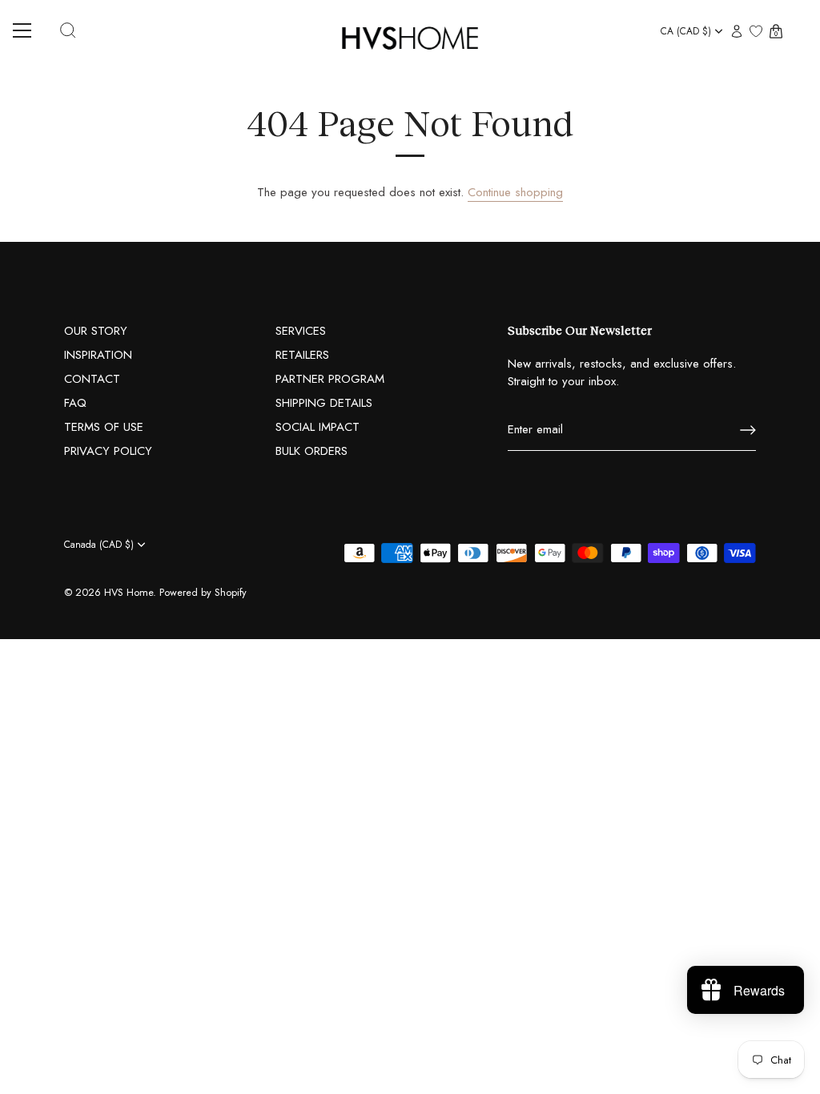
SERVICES (300, 331)
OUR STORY (95, 331)
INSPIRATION (98, 355)
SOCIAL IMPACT (317, 427)
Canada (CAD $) (99, 545)
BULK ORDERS (311, 451)
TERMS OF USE (103, 427)
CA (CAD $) (686, 32)
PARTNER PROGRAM (329, 379)
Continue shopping (515, 192)
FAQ (75, 403)
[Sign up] (748, 430)
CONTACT (92, 379)
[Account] (737, 32)
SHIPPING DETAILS (323, 403)
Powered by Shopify (203, 592)
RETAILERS (302, 355)
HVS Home (128, 592)
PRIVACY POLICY (108, 451)
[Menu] (28, 30)
